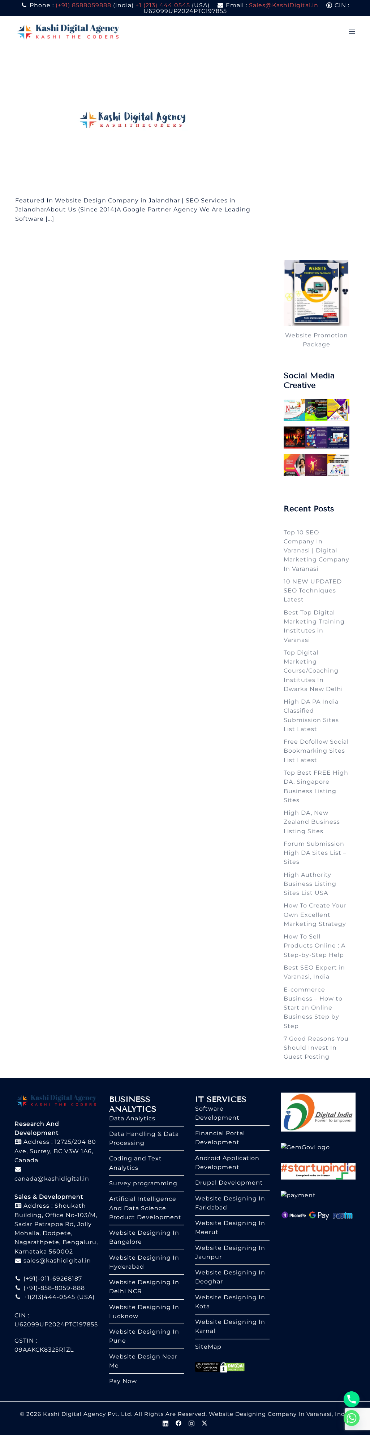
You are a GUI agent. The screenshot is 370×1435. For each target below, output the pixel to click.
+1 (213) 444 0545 (162, 5)
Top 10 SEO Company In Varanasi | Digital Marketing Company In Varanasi (316, 550)
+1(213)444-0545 (48, 1297)
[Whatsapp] (352, 1418)
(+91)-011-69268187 (52, 1278)
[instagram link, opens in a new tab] (191, 1422)
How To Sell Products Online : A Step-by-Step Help (314, 945)
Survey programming (143, 1183)
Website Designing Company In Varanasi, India (279, 1413)
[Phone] (352, 1399)
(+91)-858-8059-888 (53, 1288)
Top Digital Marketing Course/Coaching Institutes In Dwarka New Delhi (313, 670)
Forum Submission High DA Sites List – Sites (315, 853)
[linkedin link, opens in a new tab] (165, 1422)
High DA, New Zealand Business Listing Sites (312, 822)
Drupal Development (229, 1182)
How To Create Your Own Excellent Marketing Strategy (315, 914)
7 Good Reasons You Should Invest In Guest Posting (316, 1047)
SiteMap (208, 1346)
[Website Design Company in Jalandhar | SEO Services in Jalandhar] (136, 121)
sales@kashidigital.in (57, 1260)
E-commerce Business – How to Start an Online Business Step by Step (313, 1007)
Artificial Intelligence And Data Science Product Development (145, 1208)
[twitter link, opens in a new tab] (204, 1422)
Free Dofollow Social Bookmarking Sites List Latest (316, 751)
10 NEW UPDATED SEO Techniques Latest (313, 590)
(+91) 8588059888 (83, 5)
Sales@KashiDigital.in (283, 5)
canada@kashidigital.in (51, 1178)
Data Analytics (132, 1118)
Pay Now (123, 1381)
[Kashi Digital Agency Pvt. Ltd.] (68, 31)
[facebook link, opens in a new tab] (178, 1422)
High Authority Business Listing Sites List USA (310, 884)
